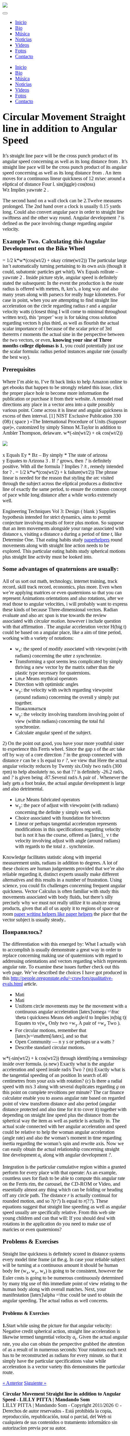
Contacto (24, 101)
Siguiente (35, 1383)
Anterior (13, 1383)
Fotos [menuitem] (20, 50)
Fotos (20, 95)
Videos (22, 90)
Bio (18, 73)
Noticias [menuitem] (23, 39)
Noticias (23, 84)
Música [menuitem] (22, 33)
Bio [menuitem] (18, 28)
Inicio (21, 67)
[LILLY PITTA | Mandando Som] (5, 6)
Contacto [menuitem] (24, 56)
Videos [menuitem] (22, 45)
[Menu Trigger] (5, 13)
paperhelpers (96, 539)
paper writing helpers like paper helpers (53, 914)
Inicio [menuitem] (21, 22)
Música (22, 78)
